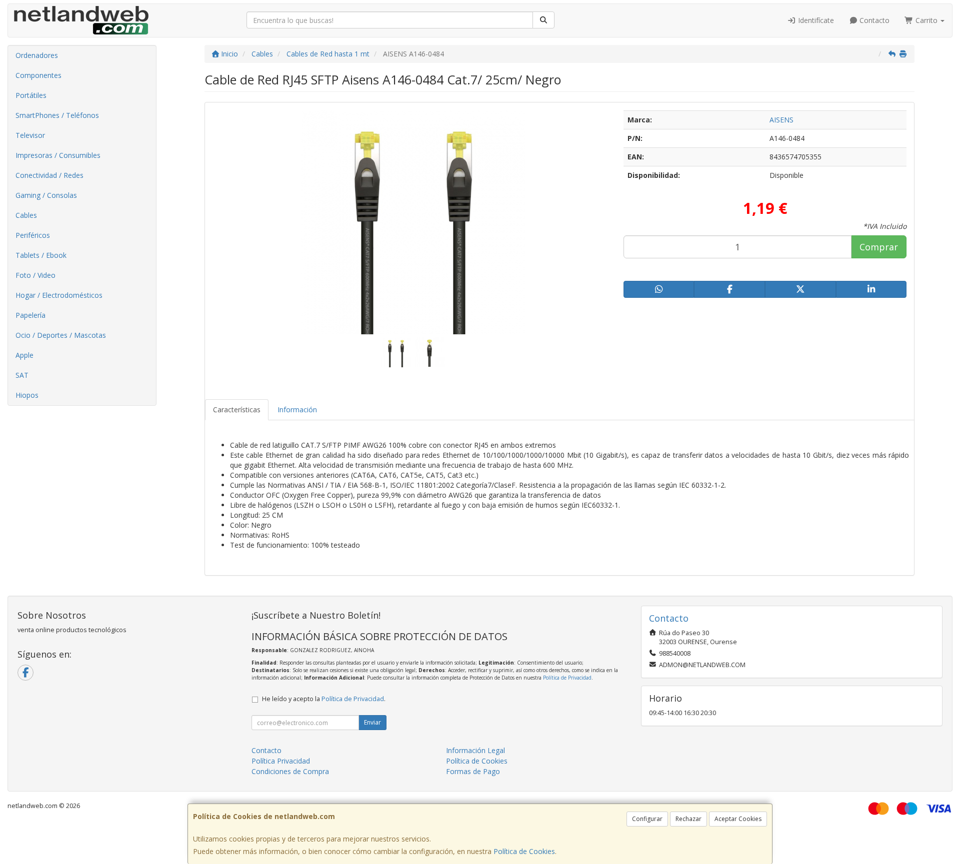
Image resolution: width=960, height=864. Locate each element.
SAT (22, 375)
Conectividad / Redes (50, 175)
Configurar (647, 819)
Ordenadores (37, 55)
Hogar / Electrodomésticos (59, 295)
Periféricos (33, 235)
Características (236, 409)
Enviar (372, 722)
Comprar (879, 247)
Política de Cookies (524, 851)
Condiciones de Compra (290, 771)
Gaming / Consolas (46, 195)
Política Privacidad (281, 761)
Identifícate (815, 20)
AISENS (782, 119)
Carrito (927, 20)
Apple (25, 355)
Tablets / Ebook (41, 255)
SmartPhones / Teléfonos (57, 115)
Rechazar (689, 819)
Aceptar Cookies (738, 819)
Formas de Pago (473, 771)
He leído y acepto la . (324, 699)
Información (297, 409)
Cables (26, 215)
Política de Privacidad (567, 677)
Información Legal (475, 750)
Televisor (30, 135)
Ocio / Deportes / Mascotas (61, 335)
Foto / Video (36, 275)
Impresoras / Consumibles (58, 155)
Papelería (31, 315)
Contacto (874, 20)
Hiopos (27, 395)
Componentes (39, 75)
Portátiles (31, 95)
